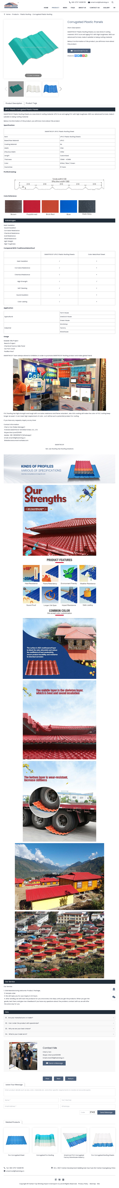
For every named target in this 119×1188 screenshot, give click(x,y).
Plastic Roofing (25, 14)
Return (70, 1078)
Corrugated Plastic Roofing (42, 14)
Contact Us (95, 8)
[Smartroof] (11, 11)
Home (46, 8)
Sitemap (93, 1184)
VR (114, 8)
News (65, 8)
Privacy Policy (83, 1184)
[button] (60, 89)
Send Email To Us (81, 51)
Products (15, 14)
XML (98, 1184)
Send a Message (56, 1063)
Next (58, 1078)
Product (55, 8)
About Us (82, 8)
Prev (47, 1078)
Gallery (106, 8)
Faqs (73, 8)
